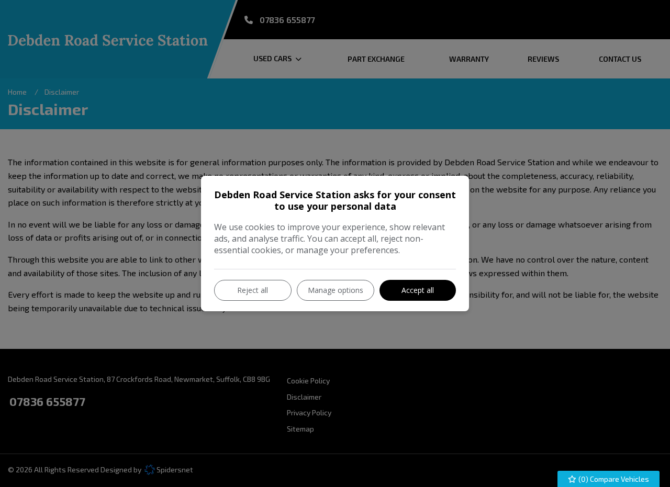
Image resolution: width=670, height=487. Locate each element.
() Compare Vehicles (613, 478)
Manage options (335, 290)
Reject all (252, 290)
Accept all (417, 290)
